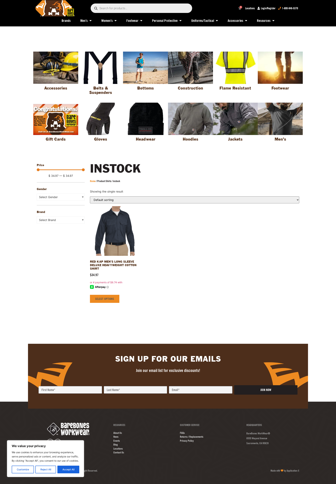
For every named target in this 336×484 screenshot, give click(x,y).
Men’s (84, 20)
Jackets (235, 139)
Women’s (107, 20)
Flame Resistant (235, 88)
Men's (280, 139)
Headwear (145, 139)
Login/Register (268, 8)
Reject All (45, 469)
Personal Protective (165, 20)
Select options (104, 299)
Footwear (132, 20)
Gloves (100, 139)
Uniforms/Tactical (202, 20)
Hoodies (190, 139)
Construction (190, 88)
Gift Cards (56, 139)
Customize (23, 469)
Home (93, 181)
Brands (66, 20)
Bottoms (145, 88)
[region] (45, 458)
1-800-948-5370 (290, 8)
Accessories (235, 20)
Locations (250, 8)
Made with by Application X (285, 470)
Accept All (68, 469)
